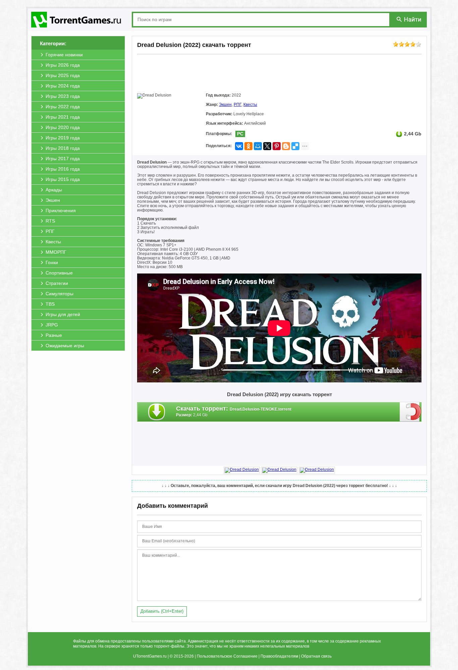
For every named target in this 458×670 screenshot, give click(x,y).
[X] (267, 146)
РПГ (237, 104)
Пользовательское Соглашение (227, 656)
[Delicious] (295, 146)
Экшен (225, 104)
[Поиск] (409, 19)
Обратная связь (316, 656)
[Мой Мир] (258, 146)
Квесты (250, 104)
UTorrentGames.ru (150, 656)
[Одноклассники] (248, 146)
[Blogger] (286, 146)
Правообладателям (279, 656)
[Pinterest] (277, 146)
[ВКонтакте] (239, 146)
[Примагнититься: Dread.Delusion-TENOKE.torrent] (410, 411)
